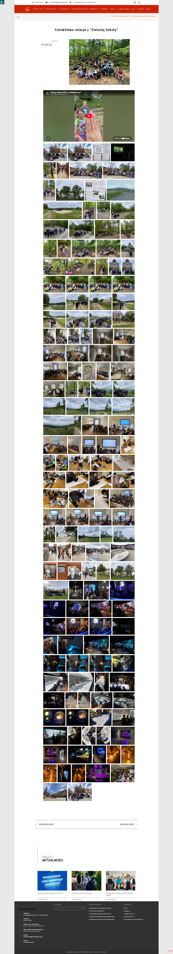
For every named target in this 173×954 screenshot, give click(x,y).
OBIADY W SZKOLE (124, 9)
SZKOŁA (113, 9)
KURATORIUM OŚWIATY (97, 911)
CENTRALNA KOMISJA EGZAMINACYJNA (102, 916)
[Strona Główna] (111, 16)
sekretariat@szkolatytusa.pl (33, 937)
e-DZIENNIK (103, 9)
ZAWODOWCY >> (129, 916)
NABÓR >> (127, 911)
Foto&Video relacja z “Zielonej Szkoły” (144, 16)
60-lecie (148, 9)
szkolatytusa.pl (28, 942)
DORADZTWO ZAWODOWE (80, 9)
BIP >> (126, 908)
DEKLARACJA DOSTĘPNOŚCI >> (134, 919)
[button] (135, 2)
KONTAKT (141, 9)
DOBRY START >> (129, 914)
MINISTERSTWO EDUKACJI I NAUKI (100, 908)
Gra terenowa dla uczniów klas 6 (82, 893)
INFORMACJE (93, 9)
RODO (133, 9)
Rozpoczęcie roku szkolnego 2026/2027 (50, 893)
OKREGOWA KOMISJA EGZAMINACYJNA (102, 919)
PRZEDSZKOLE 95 (51, 9)
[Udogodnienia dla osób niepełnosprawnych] (2, 2)
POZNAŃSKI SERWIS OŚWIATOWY (100, 914)
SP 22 (41, 9)
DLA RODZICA (64, 9)
